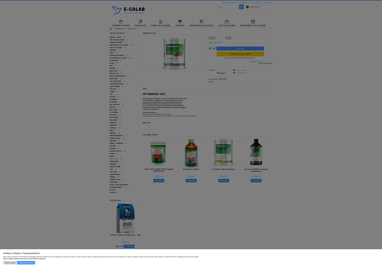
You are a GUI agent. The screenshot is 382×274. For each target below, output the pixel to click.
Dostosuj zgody (10, 263)
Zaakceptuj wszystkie (26, 263)
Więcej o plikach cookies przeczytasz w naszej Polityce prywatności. (24, 258)
